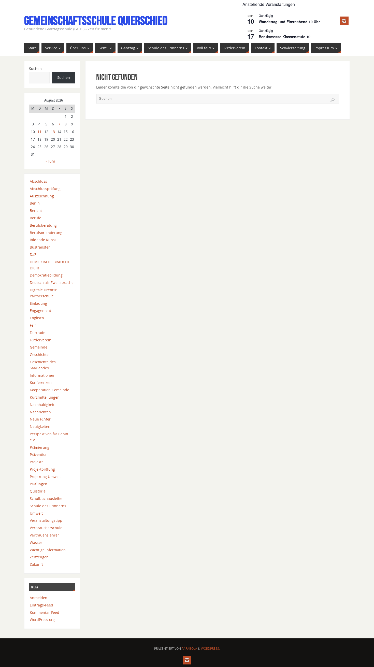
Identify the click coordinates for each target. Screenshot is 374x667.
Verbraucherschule (46, 527)
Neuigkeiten (40, 426)
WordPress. (210, 648)
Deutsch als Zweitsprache (52, 282)
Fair (33, 325)
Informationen (42, 375)
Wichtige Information (48, 549)
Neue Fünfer (40, 419)
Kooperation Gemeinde (49, 389)
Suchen (35, 68)
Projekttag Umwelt (45, 476)
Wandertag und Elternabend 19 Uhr (289, 21)
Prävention (39, 454)
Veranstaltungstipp (46, 520)
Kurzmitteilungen (45, 397)
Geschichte (39, 354)
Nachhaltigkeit (42, 404)
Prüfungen (38, 484)
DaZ (33, 254)
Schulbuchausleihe (46, 498)
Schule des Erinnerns (48, 505)
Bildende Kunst (43, 239)
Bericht (36, 210)
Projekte (37, 461)
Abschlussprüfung (45, 188)
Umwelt (36, 513)
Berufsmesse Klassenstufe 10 (284, 36)
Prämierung (39, 447)
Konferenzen (41, 382)
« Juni (50, 161)
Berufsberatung (43, 225)
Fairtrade (37, 332)
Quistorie (38, 491)
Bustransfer (40, 247)
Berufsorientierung (46, 232)
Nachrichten (40, 412)
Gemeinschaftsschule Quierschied (95, 21)
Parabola (189, 648)
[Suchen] (332, 100)
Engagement (40, 310)
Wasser (36, 542)
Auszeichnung (42, 196)
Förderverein (40, 340)
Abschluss (38, 181)
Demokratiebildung (46, 275)
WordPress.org (42, 619)
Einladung (38, 303)
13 (53, 131)
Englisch (37, 317)
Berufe (35, 217)
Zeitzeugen (39, 557)
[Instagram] (344, 21)
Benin (35, 203)
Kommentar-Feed (44, 612)
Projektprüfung (42, 469)
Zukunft (36, 564)
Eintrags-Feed (41, 605)
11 (39, 131)
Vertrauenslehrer (44, 535)
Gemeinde (38, 347)
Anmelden (38, 597)
